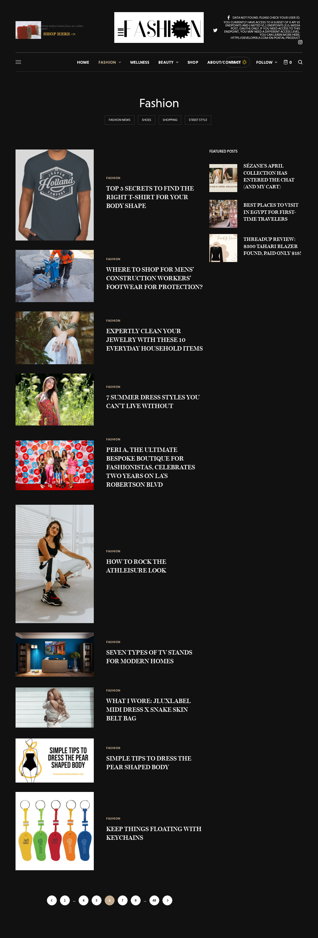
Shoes (146, 120)
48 (154, 900)
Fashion (113, 178)
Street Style (198, 120)
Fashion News (119, 120)
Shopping (170, 120)
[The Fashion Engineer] (159, 27)
